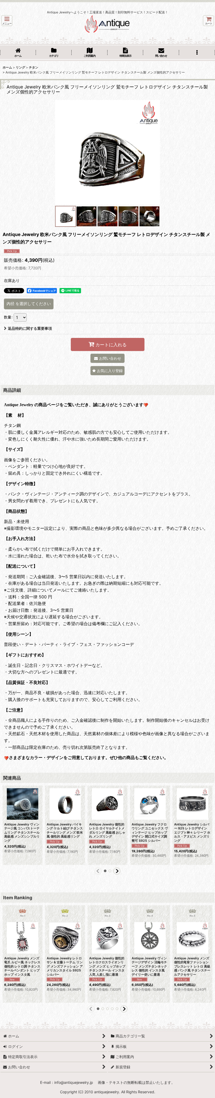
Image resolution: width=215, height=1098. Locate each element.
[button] (6, 20)
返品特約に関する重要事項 (30, 328)
